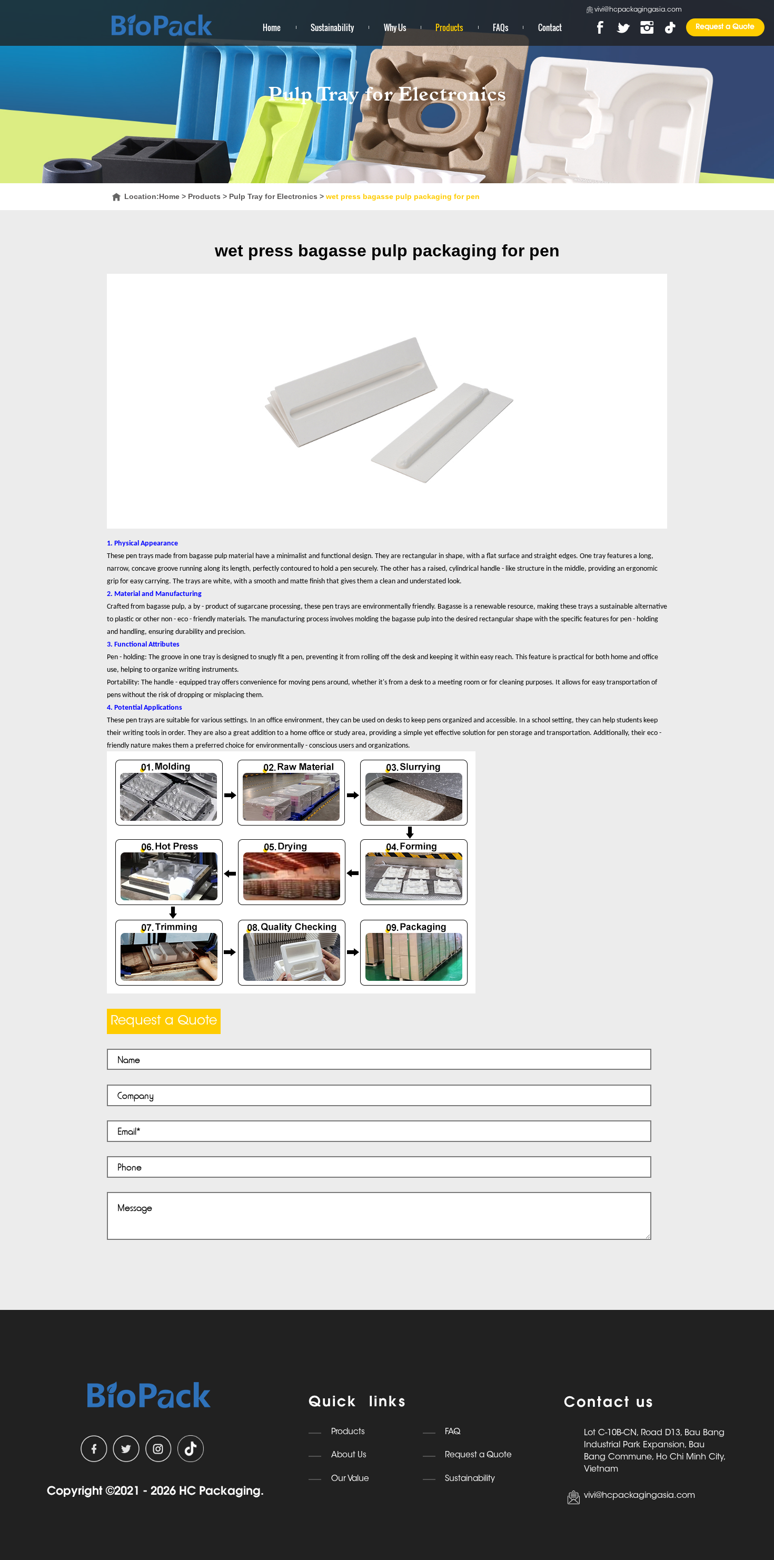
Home (272, 27)
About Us (348, 1455)
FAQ (452, 1432)
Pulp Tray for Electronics (273, 196)
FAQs (500, 27)
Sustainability (332, 27)
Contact (550, 27)
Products (449, 27)
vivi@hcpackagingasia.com (638, 10)
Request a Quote (725, 27)
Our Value (350, 1479)
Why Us (395, 27)
